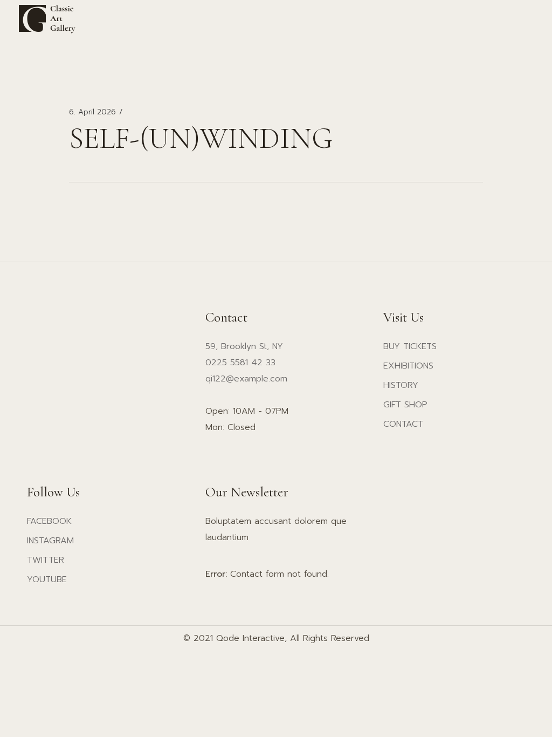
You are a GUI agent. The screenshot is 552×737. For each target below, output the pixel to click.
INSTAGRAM (50, 540)
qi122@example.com (246, 378)
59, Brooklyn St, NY (244, 346)
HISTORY (400, 385)
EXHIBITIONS (408, 365)
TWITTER (45, 560)
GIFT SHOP (405, 404)
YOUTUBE (47, 579)
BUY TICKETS (410, 346)
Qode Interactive (250, 638)
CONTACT (403, 424)
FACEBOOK (49, 521)
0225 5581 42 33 (240, 362)
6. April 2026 (92, 112)
